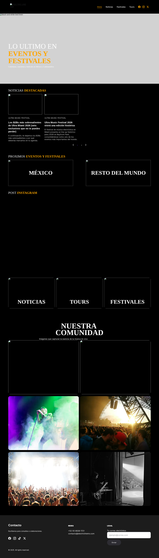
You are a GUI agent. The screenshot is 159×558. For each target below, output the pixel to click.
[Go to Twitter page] (148, 7)
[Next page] (86, 145)
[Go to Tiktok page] (19, 538)
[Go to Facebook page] (140, 7)
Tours (131, 7)
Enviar (114, 542)
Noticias (109, 7)
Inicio (99, 7)
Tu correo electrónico (116, 530)
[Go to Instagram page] (144, 7)
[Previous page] (73, 145)
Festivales (121, 7)
